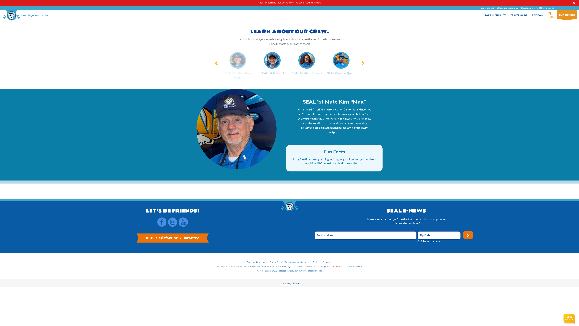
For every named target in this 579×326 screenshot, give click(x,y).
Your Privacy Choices (290, 283)
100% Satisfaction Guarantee (297, 262)
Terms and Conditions (257, 262)
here (318, 2)
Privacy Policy (276, 262)
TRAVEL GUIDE (519, 15)
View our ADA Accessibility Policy (308, 271)
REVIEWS (537, 15)
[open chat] (569, 319)
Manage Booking (509, 8)
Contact (316, 262)
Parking (326, 262)
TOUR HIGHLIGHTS (495, 15)
